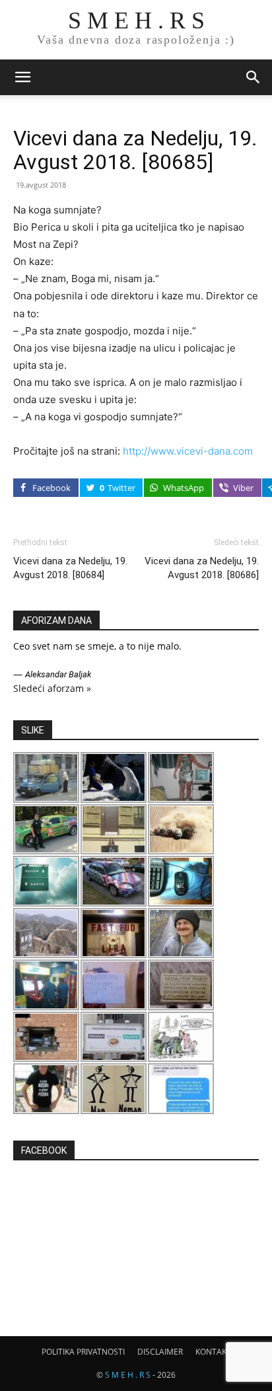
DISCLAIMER (160, 1351)
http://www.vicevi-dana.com (188, 451)
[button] (22, 77)
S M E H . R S (128, 1374)
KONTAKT (213, 1351)
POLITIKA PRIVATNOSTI (83, 1351)
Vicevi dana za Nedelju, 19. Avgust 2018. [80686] (202, 568)
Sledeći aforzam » (52, 688)
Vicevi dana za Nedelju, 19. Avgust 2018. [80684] (70, 568)
